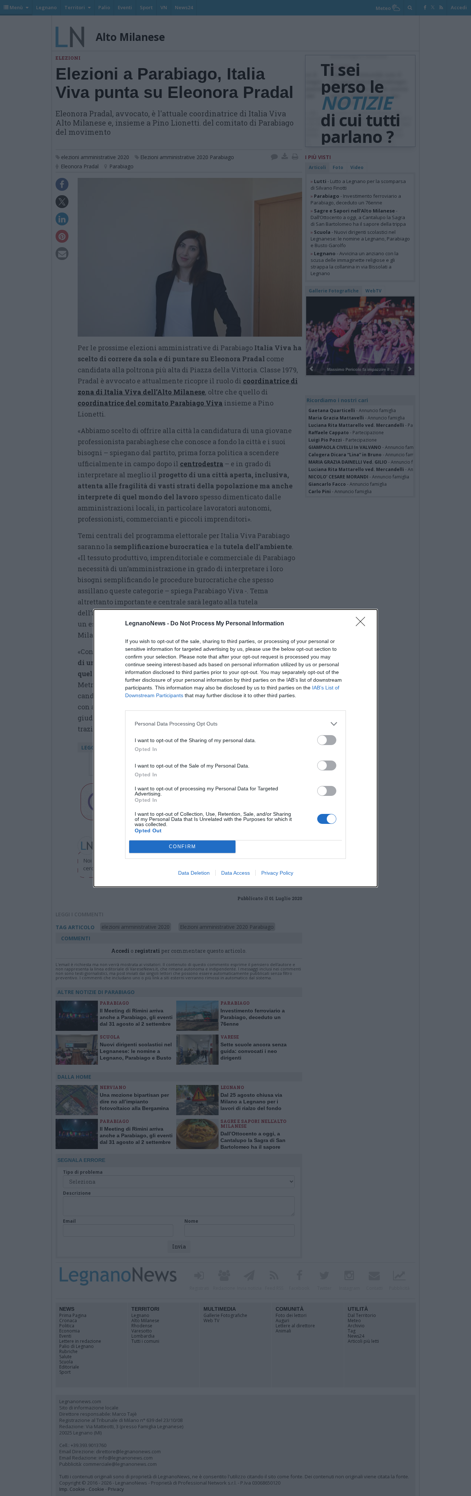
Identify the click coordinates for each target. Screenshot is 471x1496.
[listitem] (235, 724)
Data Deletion (194, 873)
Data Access (235, 873)
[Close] (363, 624)
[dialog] (235, 748)
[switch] (326, 740)
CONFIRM (182, 846)
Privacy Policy (277, 873)
